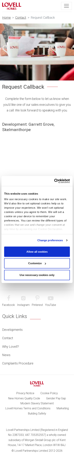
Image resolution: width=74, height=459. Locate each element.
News (6, 355)
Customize (35, 263)
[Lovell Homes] (11, 5)
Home (6, 17)
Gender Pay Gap (56, 398)
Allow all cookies (37, 251)
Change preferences (50, 240)
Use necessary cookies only (37, 274)
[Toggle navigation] (66, 6)
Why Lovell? (10, 346)
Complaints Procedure (17, 363)
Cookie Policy (49, 393)
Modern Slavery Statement (37, 403)
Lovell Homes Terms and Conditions (27, 408)
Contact (20, 17)
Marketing (63, 408)
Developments (12, 330)
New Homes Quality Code (24, 398)
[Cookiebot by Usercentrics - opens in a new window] (54, 181)
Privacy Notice (25, 393)
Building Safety (37, 413)
